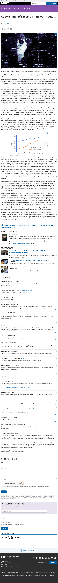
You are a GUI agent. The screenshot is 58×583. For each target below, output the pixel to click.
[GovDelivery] (18, 537)
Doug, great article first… (28, 358)
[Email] (11, 29)
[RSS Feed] (52, 557)
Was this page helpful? (29, 550)
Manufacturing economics (8, 227)
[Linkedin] (5, 29)
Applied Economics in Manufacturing (21, 243)
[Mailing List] (55, 557)
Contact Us (10, 566)
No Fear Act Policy (51, 572)
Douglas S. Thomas (7, 24)
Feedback (52, 562)
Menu (54, 3)
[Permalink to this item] (17, 232)
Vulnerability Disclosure (40, 572)
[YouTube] (46, 557)
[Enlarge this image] (29, 50)
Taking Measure (9, 9)
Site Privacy (4, 572)
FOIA (4, 575)
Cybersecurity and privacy (23, 225)
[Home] (5, 3)
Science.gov (51, 575)
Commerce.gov (44, 575)
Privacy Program (18, 572)
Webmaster (3, 566)
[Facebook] (2, 29)
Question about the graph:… (27, 290)
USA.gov (26, 578)
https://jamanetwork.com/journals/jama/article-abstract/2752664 (15, 387)
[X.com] (8, 29)
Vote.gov (32, 578)
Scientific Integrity (21, 575)
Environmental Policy (10, 575)
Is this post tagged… (31, 408)
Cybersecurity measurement (38, 225)
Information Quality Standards (33, 575)
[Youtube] (12, 537)
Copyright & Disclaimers (29, 572)
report (11, 88)
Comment (4, 468)
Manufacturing (50, 225)
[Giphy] (49, 557)
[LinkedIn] (5, 537)
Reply (55, 286)
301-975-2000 (4, 564)
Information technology (10, 225)
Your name (4, 462)
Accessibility (11, 572)
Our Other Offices (16, 566)
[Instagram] (15, 537)
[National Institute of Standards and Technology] (11, 557)
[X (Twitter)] (8, 537)
